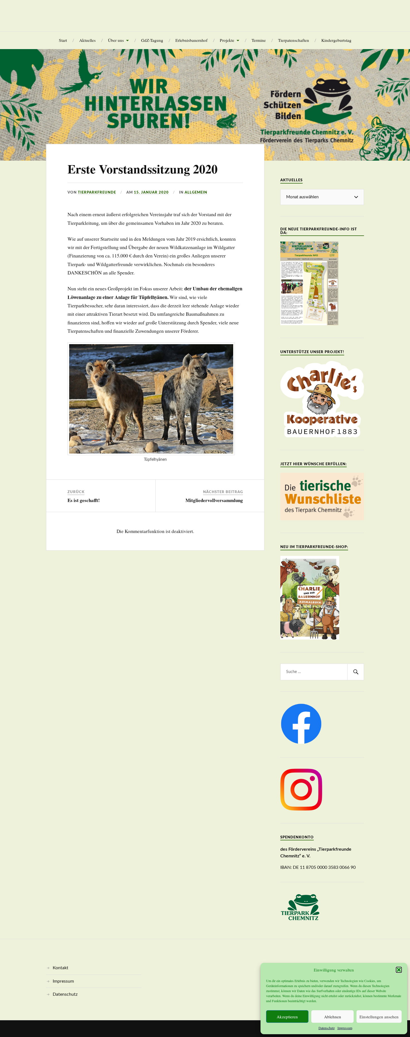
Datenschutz (327, 1028)
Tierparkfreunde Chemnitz (205, 15)
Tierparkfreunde (97, 192)
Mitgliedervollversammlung (214, 500)
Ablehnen (332, 1016)
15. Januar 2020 (151, 192)
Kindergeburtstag (336, 40)
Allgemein (196, 192)
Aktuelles (87, 40)
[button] (399, 970)
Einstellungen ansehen (379, 1016)
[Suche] (355, 672)
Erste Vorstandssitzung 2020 (142, 169)
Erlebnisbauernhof (191, 40)
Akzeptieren (287, 1016)
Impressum (344, 1028)
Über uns (116, 40)
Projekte (227, 40)
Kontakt (60, 968)
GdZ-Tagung (152, 40)
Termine (259, 40)
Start (63, 40)
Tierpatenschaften (293, 40)
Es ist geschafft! (83, 500)
